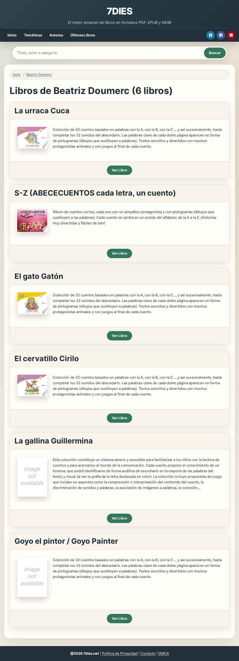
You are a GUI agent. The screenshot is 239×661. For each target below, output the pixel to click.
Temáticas (33, 35)
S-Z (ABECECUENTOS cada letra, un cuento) (95, 192)
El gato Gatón (38, 276)
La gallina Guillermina (53, 440)
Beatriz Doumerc (39, 74)
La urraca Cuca (42, 110)
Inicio (12, 35)
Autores (56, 35)
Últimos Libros (82, 35)
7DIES (119, 11)
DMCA (163, 653)
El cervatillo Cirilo (46, 358)
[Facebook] (221, 35)
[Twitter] (210, 35)
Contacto (148, 653)
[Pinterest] (231, 35)
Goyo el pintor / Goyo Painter (66, 541)
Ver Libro (119, 170)
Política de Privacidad (119, 653)
